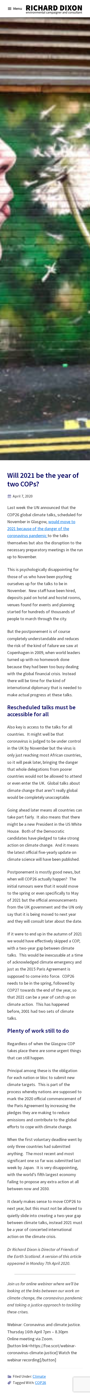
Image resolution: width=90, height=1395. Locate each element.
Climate (39, 1376)
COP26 (40, 1382)
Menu (17, 8)
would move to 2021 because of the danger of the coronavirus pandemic (41, 529)
